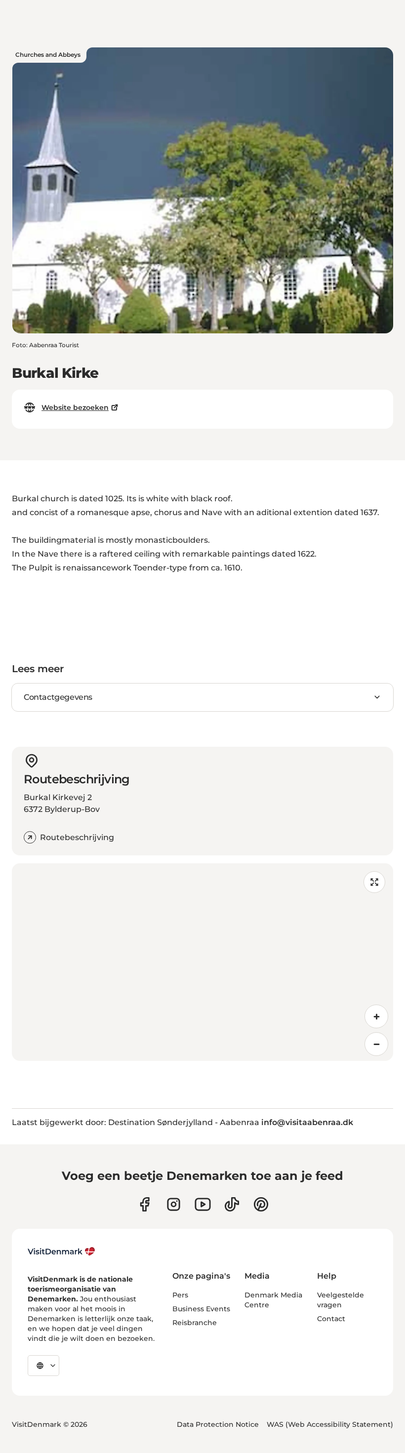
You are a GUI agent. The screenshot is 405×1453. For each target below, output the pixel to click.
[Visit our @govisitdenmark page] (232, 1204)
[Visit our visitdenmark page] (202, 1204)
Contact (331, 1318)
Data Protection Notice (218, 1424)
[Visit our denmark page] (144, 1204)
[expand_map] (374, 882)
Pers (180, 1295)
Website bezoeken (75, 407)
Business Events (201, 1308)
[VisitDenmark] (61, 1251)
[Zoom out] (376, 1044)
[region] (202, 962)
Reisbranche (194, 1322)
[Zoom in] (376, 1016)
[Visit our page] (173, 1204)
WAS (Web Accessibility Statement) (330, 1424)
